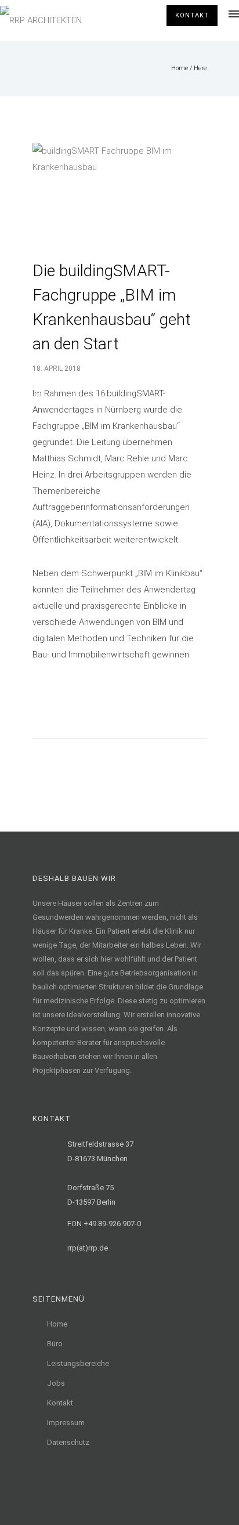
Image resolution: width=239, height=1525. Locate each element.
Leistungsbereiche (78, 1363)
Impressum (66, 1422)
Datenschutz (68, 1442)
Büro (55, 1343)
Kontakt (192, 15)
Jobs (56, 1383)
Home (179, 68)
